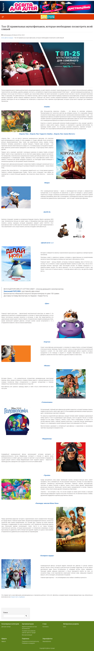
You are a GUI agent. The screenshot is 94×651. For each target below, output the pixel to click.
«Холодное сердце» (47, 555)
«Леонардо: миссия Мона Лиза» (47, 503)
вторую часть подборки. (17, 597)
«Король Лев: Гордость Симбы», (41, 134)
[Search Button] (26, 615)
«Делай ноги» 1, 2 (47, 243)
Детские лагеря (6, 626)
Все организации (27, 635)
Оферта (3, 641)
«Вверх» (47, 183)
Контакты (46, 626)
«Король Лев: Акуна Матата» (64, 134)
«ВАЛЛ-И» (47, 212)
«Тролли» (47, 475)
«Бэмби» (47, 107)
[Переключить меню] (3, 17)
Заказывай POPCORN (12, 291)
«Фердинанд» (47, 439)
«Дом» (47, 303)
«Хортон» (47, 342)
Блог (64, 626)
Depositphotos (47, 641)
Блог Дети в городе (7, 38)
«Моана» (47, 365)
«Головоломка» (47, 402)
